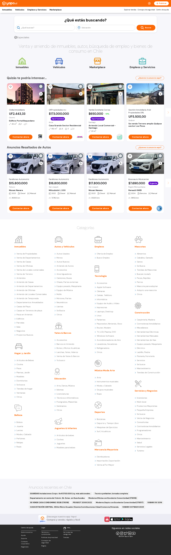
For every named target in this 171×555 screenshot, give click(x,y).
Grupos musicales (105, 389)
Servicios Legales (144, 446)
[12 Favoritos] (10, 87)
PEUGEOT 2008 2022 (82, 502)
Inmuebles (7, 10)
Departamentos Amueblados (30, 302)
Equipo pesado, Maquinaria (69, 286)
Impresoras (102, 307)
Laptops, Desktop (105, 311)
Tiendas (66, 537)
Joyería (20, 426)
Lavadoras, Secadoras (107, 344)
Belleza (18, 415)
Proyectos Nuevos (25, 335)
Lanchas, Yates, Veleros (67, 352)
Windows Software (105, 336)
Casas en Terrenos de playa (29, 310)
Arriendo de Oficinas (26, 290)
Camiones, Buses (64, 278)
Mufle (59, 294)
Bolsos (20, 422)
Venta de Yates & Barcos (68, 356)
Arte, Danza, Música (66, 385)
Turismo (140, 450)
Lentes (20, 430)
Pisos (19, 368)
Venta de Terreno (25, 274)
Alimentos (141, 253)
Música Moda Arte (105, 370)
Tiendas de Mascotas (147, 270)
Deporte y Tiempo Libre (108, 423)
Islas (18, 327)
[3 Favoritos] (90, 87)
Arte (99, 377)
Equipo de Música (65, 290)
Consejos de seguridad (146, 10)
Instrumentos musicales (107, 381)
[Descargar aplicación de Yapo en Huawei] (107, 519)
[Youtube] (134, 533)
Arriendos (21, 278)
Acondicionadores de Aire (109, 340)
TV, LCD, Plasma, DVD (106, 332)
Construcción (142, 312)
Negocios (21, 331)
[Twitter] (126, 533)
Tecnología (101, 276)
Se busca (21, 384)
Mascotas (140, 246)
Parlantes (101, 319)
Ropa (19, 446)
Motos (60, 257)
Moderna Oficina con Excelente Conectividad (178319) (113, 498)
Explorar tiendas (130, 10)
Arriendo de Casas (25, 282)
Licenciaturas (63, 394)
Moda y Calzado (24, 434)
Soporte (24, 538)
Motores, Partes (64, 298)
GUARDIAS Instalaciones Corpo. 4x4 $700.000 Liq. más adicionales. (60, 493)
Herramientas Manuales (147, 336)
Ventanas (21, 393)
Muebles (20, 376)
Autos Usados (63, 253)
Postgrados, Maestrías (67, 402)
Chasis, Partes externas (67, 282)
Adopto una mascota (147, 290)
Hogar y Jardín (22, 353)
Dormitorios (22, 380)
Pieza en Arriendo (25, 314)
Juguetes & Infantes (65, 428)
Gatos (140, 261)
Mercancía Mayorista (106, 449)
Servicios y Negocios (146, 390)
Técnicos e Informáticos (67, 398)
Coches (60, 439)
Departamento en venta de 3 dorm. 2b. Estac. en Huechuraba (57, 498)
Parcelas (20, 322)
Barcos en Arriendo (65, 344)
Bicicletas (101, 419)
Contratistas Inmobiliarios (148, 323)
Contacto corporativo (25, 543)
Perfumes (21, 438)
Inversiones (142, 398)
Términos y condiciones (45, 533)
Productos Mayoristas (147, 406)
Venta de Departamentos (28, 257)
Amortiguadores (64, 274)
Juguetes (61, 443)
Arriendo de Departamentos (30, 286)
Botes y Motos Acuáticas (68, 348)
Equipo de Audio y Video (108, 303)
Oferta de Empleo (105, 253)
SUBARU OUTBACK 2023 (133, 507)
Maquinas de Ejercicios (107, 427)
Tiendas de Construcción (148, 372)
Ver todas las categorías (68, 533)
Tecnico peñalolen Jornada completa (111, 493)
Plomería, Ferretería (145, 356)
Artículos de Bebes (25, 360)
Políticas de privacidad (49, 537)
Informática (102, 299)
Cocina (20, 364)
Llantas (60, 306)
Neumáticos (62, 302)
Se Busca (61, 310)
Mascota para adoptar (147, 286)
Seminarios (61, 406)
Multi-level (141, 402)
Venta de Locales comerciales (30, 270)
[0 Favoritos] (50, 87)
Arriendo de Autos (65, 266)
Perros (140, 282)
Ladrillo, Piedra (143, 352)
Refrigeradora (103, 348)
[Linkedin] (130, 533)
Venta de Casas (24, 261)
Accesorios (62, 270)
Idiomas (60, 389)
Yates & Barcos (62, 332)
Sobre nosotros (27, 532)
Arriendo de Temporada (28, 298)
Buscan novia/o (144, 274)
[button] (41, 94)
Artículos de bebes (65, 435)
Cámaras (101, 291)
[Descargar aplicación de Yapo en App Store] (115, 519)
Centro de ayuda (162, 10)
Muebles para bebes (66, 447)
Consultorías (142, 422)
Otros (19, 397)
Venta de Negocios (145, 418)
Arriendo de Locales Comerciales (32, 294)
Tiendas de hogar (25, 388)
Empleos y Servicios (36, 10)
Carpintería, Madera (146, 319)
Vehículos (19, 10)
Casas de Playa (23, 306)
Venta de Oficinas (25, 266)
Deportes (100, 412)
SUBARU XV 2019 (154, 502)
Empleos (99, 246)
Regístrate (24, 547)
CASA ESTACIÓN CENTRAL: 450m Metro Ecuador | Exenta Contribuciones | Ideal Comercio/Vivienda (74, 507)
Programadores (144, 430)
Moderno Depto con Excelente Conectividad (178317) (119, 502)
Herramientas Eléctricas (148, 332)
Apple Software (104, 287)
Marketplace (56, 10)
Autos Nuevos (63, 261)
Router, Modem (104, 327)
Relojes (20, 442)
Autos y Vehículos (64, 246)
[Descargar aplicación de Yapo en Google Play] (127, 519)
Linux (99, 315)
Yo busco (61, 360)
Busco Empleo (103, 257)
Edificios (20, 318)
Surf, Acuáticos (104, 431)
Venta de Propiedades (27, 253)
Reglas (43, 546)
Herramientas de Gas (146, 340)
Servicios (141, 360)
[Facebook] (118, 533)
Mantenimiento (144, 368)
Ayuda (23, 535)
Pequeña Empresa (145, 410)
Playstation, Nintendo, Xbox (109, 323)
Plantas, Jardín (23, 372)
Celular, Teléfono (104, 295)
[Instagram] (122, 533)
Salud (139, 442)
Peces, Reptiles (143, 278)
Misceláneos (142, 327)
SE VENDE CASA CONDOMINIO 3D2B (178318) (49, 502)
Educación (60, 378)
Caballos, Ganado (145, 257)
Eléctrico (141, 348)
